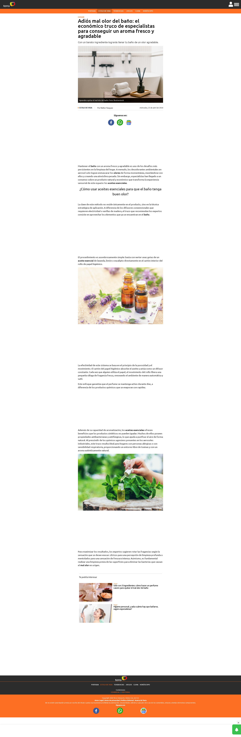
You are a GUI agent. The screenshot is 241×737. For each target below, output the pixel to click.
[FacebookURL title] (111, 122)
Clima (137, 11)
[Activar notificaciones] (225, 729)
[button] (236, 4)
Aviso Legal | (100, 700)
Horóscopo (148, 11)
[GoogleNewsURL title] (129, 122)
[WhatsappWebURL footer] (120, 710)
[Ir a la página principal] (9, 4)
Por (105, 108)
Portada (92, 11)
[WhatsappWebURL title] (120, 122)
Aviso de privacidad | (113, 700)
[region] (120, 144)
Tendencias (118, 11)
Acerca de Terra (140, 700)
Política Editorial (127, 700)
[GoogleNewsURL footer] (143, 710)
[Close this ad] (238, 722)
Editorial (126, 692)
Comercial (115, 692)
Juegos (129, 11)
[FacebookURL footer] (96, 710)
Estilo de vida (104, 11)
